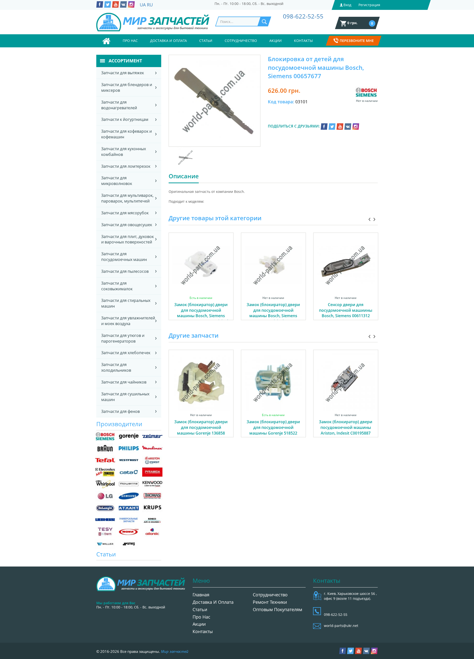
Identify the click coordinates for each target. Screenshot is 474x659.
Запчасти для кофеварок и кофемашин (126, 134)
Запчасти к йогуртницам (124, 119)
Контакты (303, 40)
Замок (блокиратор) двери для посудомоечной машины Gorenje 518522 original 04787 (273, 430)
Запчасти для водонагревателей (119, 104)
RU (150, 5)
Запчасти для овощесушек (126, 224)
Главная (201, 595)
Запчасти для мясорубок (125, 213)
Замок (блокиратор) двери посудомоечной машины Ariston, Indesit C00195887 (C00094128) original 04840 (345, 430)
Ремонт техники (270, 602)
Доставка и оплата (168, 40)
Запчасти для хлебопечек (125, 352)
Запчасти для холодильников (116, 367)
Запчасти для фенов (120, 411)
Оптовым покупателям (277, 609)
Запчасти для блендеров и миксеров (126, 87)
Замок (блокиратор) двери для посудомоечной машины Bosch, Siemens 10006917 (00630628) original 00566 (201, 316)
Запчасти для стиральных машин (125, 303)
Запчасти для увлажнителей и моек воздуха (128, 320)
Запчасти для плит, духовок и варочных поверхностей (127, 239)
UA (143, 5)
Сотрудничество (241, 40)
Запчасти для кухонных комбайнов (123, 151)
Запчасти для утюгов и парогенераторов (122, 338)
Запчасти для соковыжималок (117, 286)
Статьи (205, 40)
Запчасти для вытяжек (122, 72)
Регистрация (369, 4)
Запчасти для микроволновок (116, 180)
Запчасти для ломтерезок (125, 166)
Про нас (130, 40)
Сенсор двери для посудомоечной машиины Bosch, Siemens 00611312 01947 (345, 313)
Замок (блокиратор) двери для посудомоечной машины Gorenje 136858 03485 (201, 430)
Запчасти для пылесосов (125, 271)
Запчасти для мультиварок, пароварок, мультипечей (127, 198)
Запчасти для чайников (123, 382)
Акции (275, 40)
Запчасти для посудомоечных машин (124, 256)
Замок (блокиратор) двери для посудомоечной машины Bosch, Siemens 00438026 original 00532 (273, 313)
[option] (201, 282)
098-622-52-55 (303, 16)
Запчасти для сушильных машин (125, 396)
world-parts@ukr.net (341, 625)
